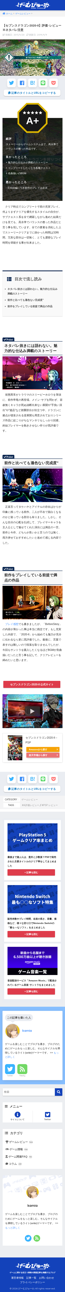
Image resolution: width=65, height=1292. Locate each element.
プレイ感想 (11, 624)
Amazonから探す (38, 749)
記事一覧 (31, 1277)
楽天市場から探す (38, 755)
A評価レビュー (31, 805)
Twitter (10, 1075)
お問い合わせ (46, 1277)
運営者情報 (17, 1277)
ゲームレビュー (30, 799)
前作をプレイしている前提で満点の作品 (30, 306)
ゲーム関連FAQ (20, 1156)
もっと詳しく (12, 1227)
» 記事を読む (31, 872)
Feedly (22, 1075)
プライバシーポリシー (32, 1282)
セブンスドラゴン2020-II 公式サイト (32, 684)
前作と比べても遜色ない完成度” (26, 299)
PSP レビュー (50, 805)
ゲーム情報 (19, 1149)
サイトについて (17, 1119)
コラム (15, 1163)
